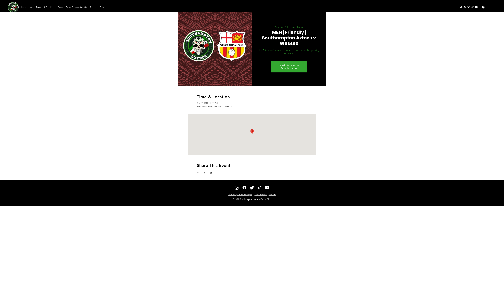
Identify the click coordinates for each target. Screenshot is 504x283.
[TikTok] (472, 7)
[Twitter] (468, 7)
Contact (232, 194)
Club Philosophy (245, 194)
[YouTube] (476, 7)
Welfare (272, 194)
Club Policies (260, 194)
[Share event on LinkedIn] (211, 173)
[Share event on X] (204, 173)
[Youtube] (267, 187)
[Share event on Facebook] (198, 173)
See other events (289, 68)
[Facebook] (464, 7)
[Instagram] (460, 7)
